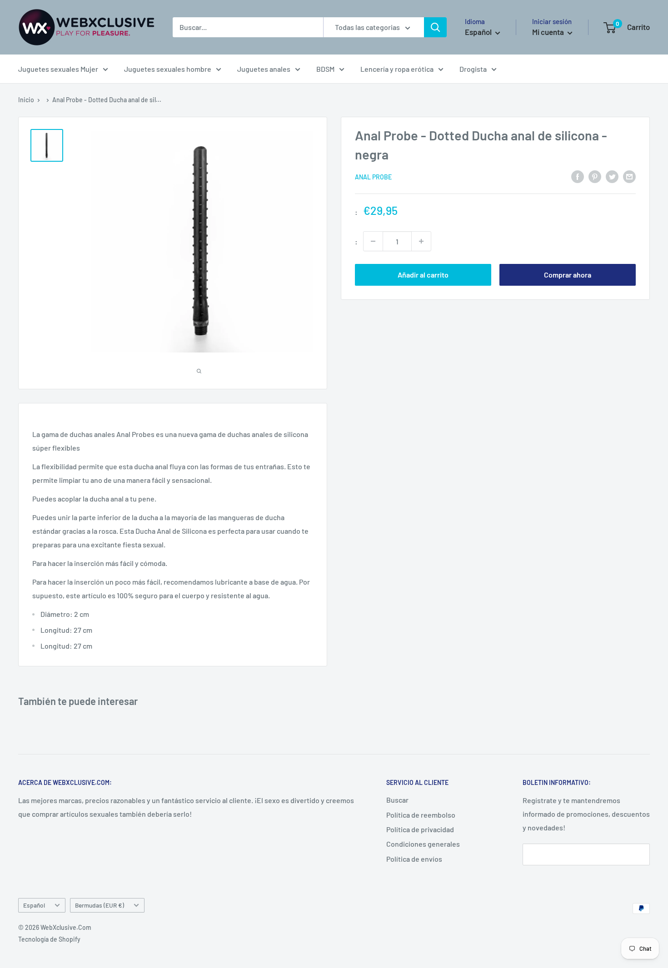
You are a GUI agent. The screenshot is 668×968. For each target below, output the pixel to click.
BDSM (325, 69)
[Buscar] (435, 27)
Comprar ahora (567, 274)
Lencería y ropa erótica (397, 69)
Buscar (397, 799)
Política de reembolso (420, 814)
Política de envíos (414, 858)
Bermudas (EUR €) (99, 905)
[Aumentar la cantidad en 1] (421, 241)
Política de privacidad (420, 829)
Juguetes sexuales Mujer (58, 69)
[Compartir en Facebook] (577, 176)
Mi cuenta (548, 31)
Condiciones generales (423, 843)
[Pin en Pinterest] (594, 176)
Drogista (473, 69)
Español (34, 905)
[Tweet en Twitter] (612, 176)
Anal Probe (373, 177)
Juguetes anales (263, 69)
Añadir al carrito (423, 274)
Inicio (26, 100)
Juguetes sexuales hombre (167, 69)
